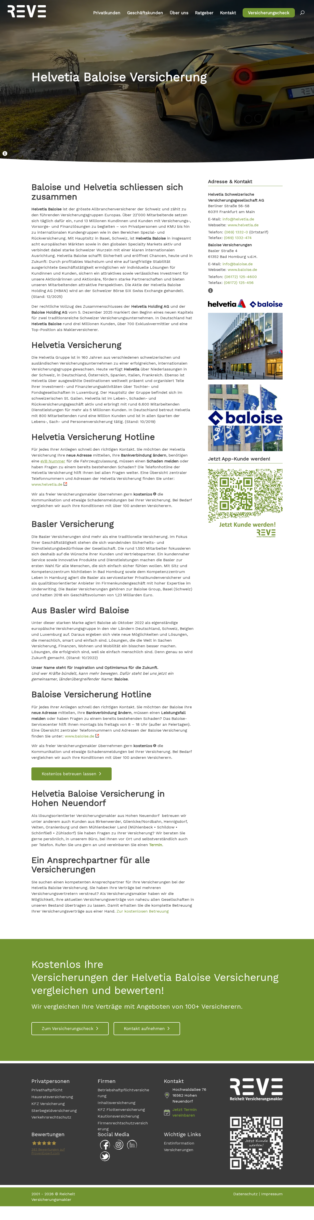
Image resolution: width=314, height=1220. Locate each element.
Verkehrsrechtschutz (51, 1117)
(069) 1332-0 (236, 232)
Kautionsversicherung (118, 1116)
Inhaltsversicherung (116, 1102)
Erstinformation (179, 1143)
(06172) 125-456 (239, 282)
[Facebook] (104, 1148)
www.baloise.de (80, 736)
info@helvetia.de (238, 219)
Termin (155, 844)
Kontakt (228, 13)
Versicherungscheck (268, 12)
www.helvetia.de (47, 484)
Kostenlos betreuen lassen (69, 773)
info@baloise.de (237, 264)
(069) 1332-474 (238, 237)
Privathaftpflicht (47, 1090)
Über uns (179, 13)
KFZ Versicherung (48, 1103)
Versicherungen (178, 1149)
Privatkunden (106, 13)
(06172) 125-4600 (240, 276)
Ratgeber (204, 13)
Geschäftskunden (145, 13)
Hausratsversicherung (52, 1096)
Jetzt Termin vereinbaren (184, 1112)
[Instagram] (117, 1148)
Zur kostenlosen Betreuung (143, 911)
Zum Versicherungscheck (67, 1028)
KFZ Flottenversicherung (121, 1109)
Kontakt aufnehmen (144, 1028)
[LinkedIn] (131, 1148)
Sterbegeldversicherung (54, 1110)
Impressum (272, 1193)
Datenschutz (245, 1193)
